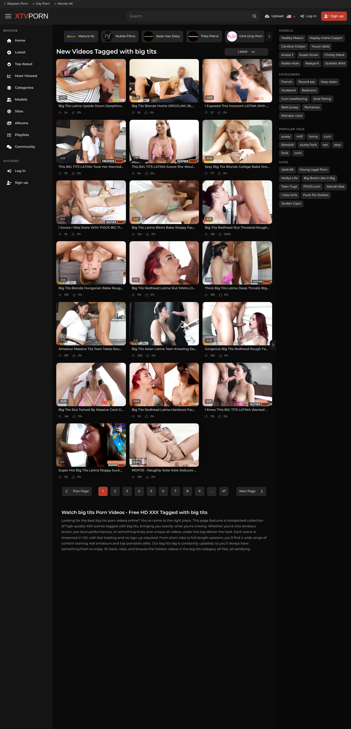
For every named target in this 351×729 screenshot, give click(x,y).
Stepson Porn (17, 4)
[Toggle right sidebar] (273, 345)
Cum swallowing (294, 99)
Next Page (247, 491)
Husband (288, 90)
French (286, 82)
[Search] (254, 16)
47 (224, 491)
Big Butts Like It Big (319, 178)
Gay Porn (43, 4)
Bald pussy (289, 107)
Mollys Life (289, 178)
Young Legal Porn (313, 170)
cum (327, 137)
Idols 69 (287, 170)
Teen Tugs (289, 187)
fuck (284, 153)
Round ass (307, 82)
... (211, 491)
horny (313, 137)
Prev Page (81, 491)
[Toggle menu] (8, 16)
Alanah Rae (335, 187)
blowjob (287, 145)
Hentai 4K (65, 4)
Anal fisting (322, 99)
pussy (285, 137)
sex (325, 145)
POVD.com (311, 187)
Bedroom (309, 90)
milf (300, 137)
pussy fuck (308, 145)
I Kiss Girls (289, 195)
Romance (311, 107)
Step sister (329, 82)
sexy (337, 145)
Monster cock (291, 116)
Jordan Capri (291, 204)
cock (298, 153)
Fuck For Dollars (315, 195)
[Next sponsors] (269, 36)
